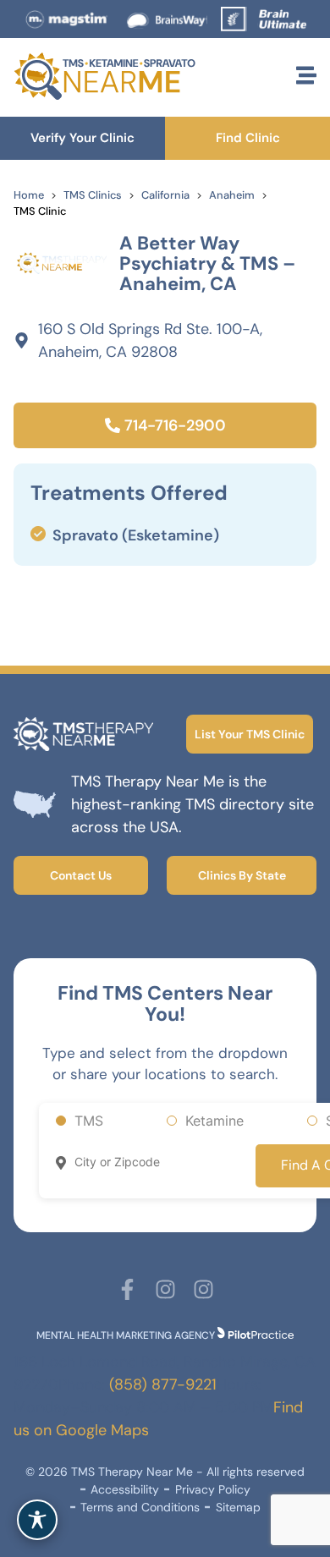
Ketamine (214, 1120)
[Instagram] (165, 1289)
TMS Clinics (92, 195)
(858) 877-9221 (163, 1384)
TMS (88, 1120)
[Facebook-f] (127, 1289)
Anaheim (232, 195)
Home (29, 195)
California (165, 195)
